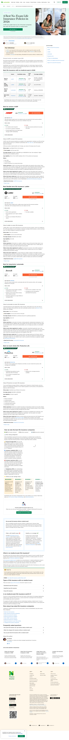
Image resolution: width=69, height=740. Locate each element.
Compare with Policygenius (24, 512)
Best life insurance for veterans (10, 619)
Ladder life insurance (18, 258)
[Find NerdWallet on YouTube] (53, 698)
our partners (19, 38)
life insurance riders (20, 417)
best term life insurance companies (34, 178)
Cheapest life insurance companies (11, 622)
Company (31, 673)
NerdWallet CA (51, 725)
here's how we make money (27, 38)
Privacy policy (20, 733)
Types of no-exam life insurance (54, 62)
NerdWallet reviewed (21, 113)
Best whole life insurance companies (12, 613)
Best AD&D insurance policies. (10, 618)
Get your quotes (33, 274)
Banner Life (38, 307)
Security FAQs (43, 675)
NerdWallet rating (21, 79)
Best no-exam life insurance (53, 47)
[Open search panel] (54, 2)
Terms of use (53, 673)
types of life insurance (15, 582)
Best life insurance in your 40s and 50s (12, 621)
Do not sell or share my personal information (55, 684)
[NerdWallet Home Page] (5, 2)
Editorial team (32, 685)
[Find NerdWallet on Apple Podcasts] (57, 698)
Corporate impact (33, 678)
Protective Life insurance (19, 422)
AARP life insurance (18, 181)
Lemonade (13, 90)
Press (31, 687)
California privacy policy (54, 680)
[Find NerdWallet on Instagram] (55, 698)
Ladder (12, 84)
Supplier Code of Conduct (54, 676)
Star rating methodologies (32, 684)
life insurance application (14, 558)
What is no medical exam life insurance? (55, 60)
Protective (13, 95)
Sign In (59, 2)
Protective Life (50, 56)
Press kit (31, 688)
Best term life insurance (9, 611)
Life (13, 6)
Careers (31, 676)
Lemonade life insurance (19, 340)
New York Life (30, 142)
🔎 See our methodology (52, 58)
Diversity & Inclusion (34, 679)
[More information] (25, 79)
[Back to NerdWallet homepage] (4, 6)
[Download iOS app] (12, 699)
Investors (31, 690)
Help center (42, 673)
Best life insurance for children (10, 616)
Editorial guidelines (33, 681)
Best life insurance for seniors (10, 614)
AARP (12, 79)
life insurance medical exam (10, 560)
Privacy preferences (54, 682)
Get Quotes (12, 29)
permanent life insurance (10, 338)
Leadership (32, 675)
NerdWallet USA (34, 725)
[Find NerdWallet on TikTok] (59, 698)
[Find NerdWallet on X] (51, 698)
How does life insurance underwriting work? (16, 577)
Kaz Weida (9, 638)
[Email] (7, 643)
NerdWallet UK (43, 725)
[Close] (25, 731)
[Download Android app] (12, 705)
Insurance (8, 6)
